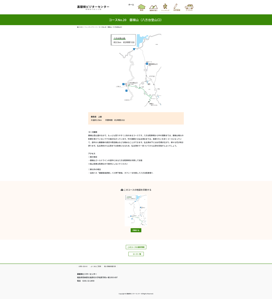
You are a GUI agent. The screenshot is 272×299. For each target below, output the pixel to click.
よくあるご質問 (96, 266)
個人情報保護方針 (110, 266)
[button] (136, 230)
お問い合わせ (83, 266)
